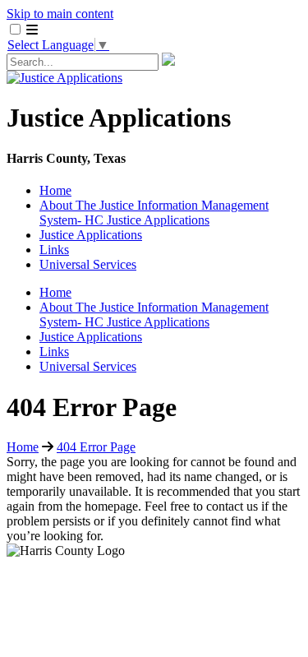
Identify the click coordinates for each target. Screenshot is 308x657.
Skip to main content (60, 14)
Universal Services (87, 264)
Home (55, 190)
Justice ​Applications (90, 235)
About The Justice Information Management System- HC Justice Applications (154, 212)
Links (54, 250)
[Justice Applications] (64, 78)
